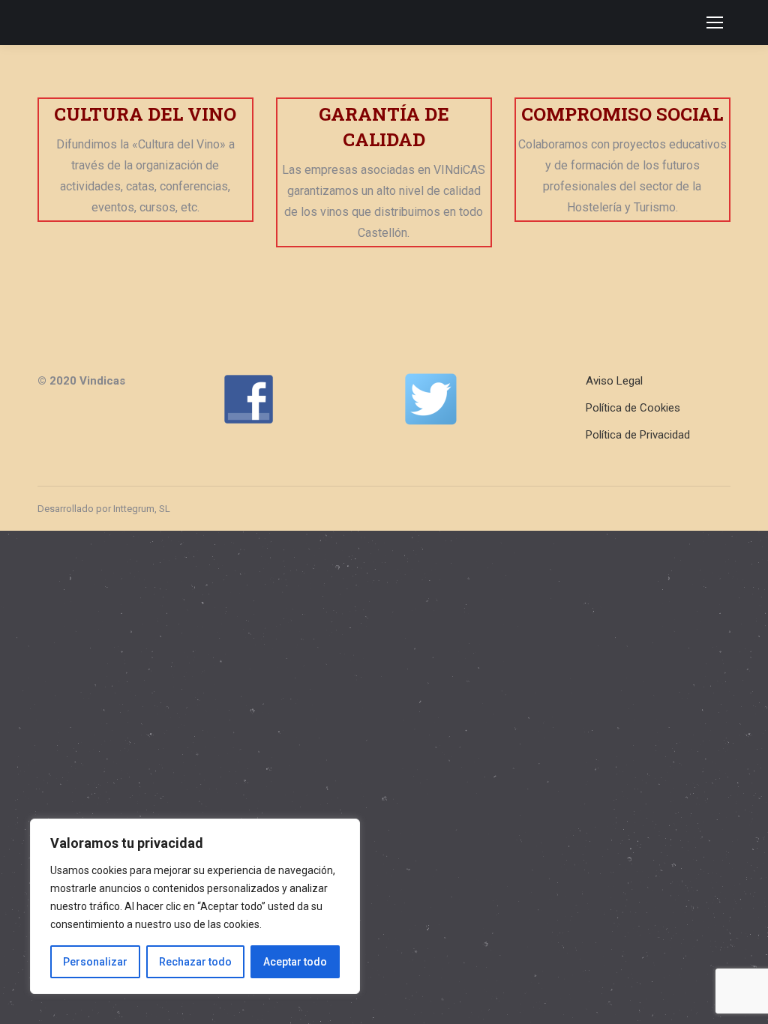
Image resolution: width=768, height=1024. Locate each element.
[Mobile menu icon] (714, 22)
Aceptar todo (295, 962)
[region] (195, 906)
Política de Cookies (633, 408)
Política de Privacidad (638, 435)
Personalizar (95, 962)
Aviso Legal (614, 381)
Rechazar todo (195, 962)
